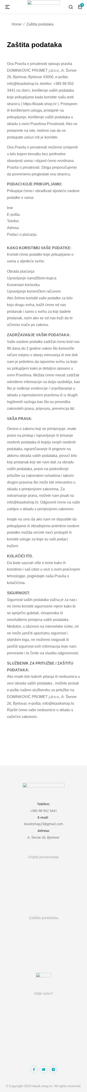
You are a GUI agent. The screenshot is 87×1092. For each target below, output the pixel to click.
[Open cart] (80, 7)
